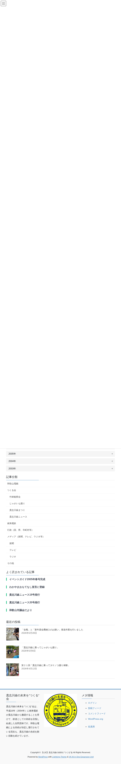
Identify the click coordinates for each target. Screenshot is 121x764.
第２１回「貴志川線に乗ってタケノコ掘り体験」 (45, 665)
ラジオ (12, 556)
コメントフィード (97, 713)
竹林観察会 (14, 497)
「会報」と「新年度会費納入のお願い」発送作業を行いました (52, 629)
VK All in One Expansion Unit (81, 757)
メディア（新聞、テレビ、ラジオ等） (26, 536)
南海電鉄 (11, 523)
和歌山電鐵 (12, 483)
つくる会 (11, 490)
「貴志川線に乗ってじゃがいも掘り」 (40, 647)
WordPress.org (95, 719)
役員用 (91, 726)
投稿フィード (94, 708)
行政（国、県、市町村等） (20, 530)
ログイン (92, 703)
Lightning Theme (59, 757)
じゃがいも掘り (17, 503)
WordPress (43, 757)
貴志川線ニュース (18, 516)
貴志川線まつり (17, 510)
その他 (10, 563)
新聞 (11, 543)
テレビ (12, 550)
